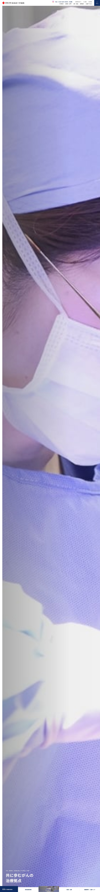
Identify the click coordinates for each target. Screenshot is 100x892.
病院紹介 (82, 4)
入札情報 (85, 1)
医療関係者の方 (78, 1)
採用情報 (90, 1)
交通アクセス (89, 4)
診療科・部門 (68, 4)
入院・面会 (75, 4)
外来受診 (61, 4)
